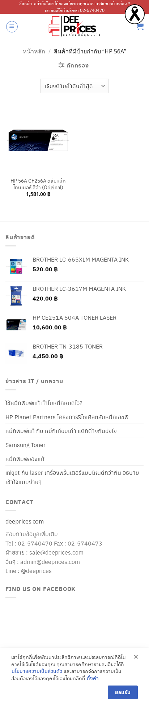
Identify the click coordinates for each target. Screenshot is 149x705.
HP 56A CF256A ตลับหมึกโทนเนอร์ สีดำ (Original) (38, 184)
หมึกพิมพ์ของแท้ (24, 459)
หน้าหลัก (34, 51)
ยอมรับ (123, 692)
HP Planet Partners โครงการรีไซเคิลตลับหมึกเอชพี (66, 417)
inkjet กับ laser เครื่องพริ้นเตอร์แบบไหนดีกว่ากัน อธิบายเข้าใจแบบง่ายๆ (72, 477)
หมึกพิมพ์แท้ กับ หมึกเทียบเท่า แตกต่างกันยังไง (61, 430)
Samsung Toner (25, 445)
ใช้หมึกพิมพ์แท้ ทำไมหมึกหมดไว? (43, 403)
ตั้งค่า (93, 678)
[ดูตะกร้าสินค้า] (140, 26)
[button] (12, 26)
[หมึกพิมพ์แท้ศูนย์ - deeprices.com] (74, 26)
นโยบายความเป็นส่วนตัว (37, 670)
